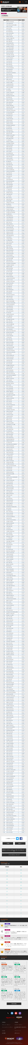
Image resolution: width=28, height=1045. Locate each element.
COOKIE (3, 1030)
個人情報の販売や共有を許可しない (21, 1028)
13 (7, 879)
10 (7, 888)
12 (7, 882)
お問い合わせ (17, 1033)
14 (7, 876)
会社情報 (3, 1033)
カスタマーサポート (18, 1024)
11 (7, 885)
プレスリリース (17, 1030)
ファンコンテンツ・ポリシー (7, 1027)
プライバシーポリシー (6, 1024)
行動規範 (16, 1022)
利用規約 (3, 1022)
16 (7, 870)
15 (7, 873)
